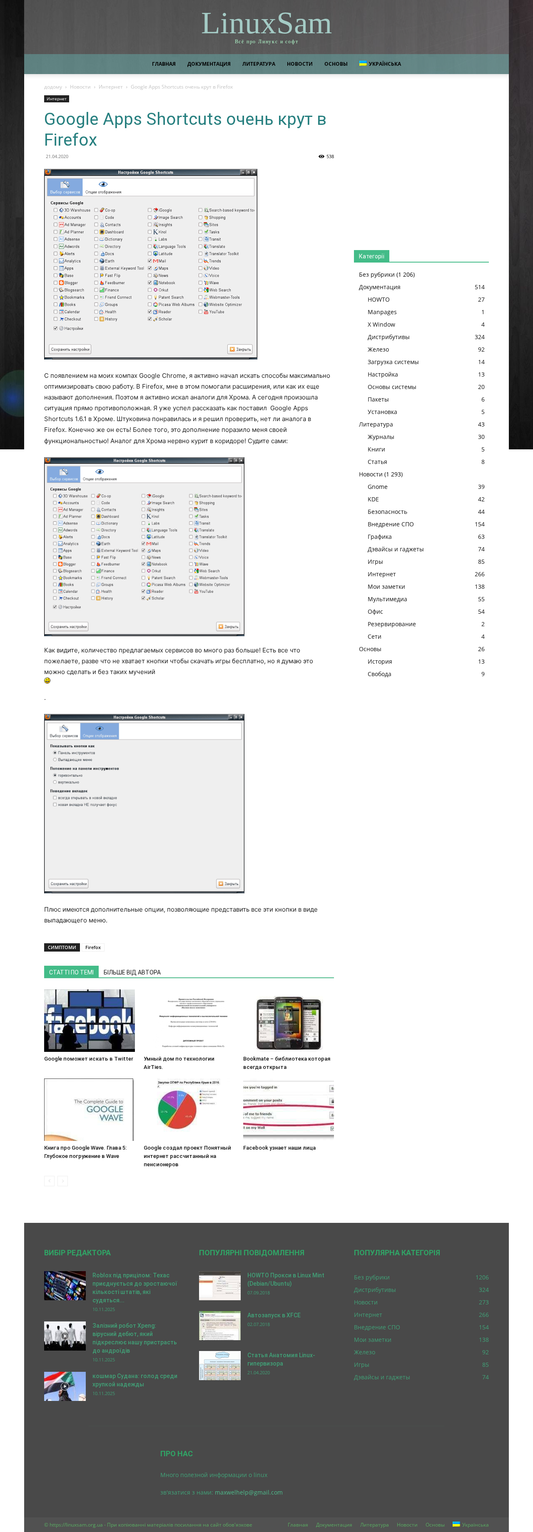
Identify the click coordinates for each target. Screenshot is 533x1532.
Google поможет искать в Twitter (88, 1059)
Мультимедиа (387, 599)
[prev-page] (49, 1181)
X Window (381, 324)
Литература (258, 63)
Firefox (93, 947)
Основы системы (392, 387)
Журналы (381, 437)
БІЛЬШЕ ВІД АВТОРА (132, 972)
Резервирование (392, 624)
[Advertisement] (421, 165)
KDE (373, 499)
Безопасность (387, 512)
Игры (375, 561)
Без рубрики (377, 274)
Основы (336, 63)
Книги (376, 449)
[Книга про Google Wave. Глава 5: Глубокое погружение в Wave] (89, 1109)
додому (53, 86)
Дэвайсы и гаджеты (396, 549)
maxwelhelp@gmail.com (249, 1492)
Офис (375, 611)
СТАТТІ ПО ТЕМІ (71, 972)
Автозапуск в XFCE (274, 1315)
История (380, 661)
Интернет (111, 86)
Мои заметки (386, 586)
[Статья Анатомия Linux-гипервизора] (220, 1365)
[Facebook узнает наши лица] (288, 1109)
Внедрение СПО (391, 524)
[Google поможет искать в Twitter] (89, 1020)
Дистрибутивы (389, 337)
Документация (209, 63)
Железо (378, 349)
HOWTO (379, 299)
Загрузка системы (393, 362)
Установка (382, 412)
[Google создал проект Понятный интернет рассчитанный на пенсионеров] (189, 1109)
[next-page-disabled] (62, 1181)
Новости (300, 63)
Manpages (382, 312)
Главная (164, 63)
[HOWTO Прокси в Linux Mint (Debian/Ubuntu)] (220, 1285)
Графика (380, 536)
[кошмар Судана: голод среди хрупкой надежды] (65, 1386)
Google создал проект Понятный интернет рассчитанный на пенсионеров (187, 1156)
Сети (374, 636)
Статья (377, 462)
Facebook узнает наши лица (279, 1148)
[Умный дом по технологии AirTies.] (189, 1020)
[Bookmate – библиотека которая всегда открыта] (288, 1020)
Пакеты (378, 399)
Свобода (379, 674)
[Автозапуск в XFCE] (220, 1325)
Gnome (378, 487)
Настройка (383, 374)
